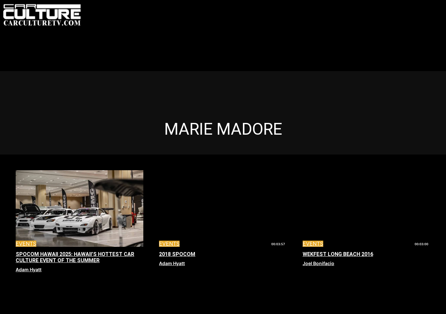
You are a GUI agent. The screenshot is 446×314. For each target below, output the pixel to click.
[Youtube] (383, 22)
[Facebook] (383, 7)
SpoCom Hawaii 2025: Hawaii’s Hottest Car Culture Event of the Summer (75, 257)
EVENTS (26, 244)
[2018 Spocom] (223, 208)
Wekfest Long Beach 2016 (338, 254)
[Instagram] (397, 7)
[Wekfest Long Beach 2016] (366, 208)
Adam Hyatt (28, 269)
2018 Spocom (177, 254)
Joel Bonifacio (318, 263)
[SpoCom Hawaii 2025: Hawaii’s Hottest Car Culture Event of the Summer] (79, 208)
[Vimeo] (427, 7)
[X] (412, 7)
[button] (370, 8)
